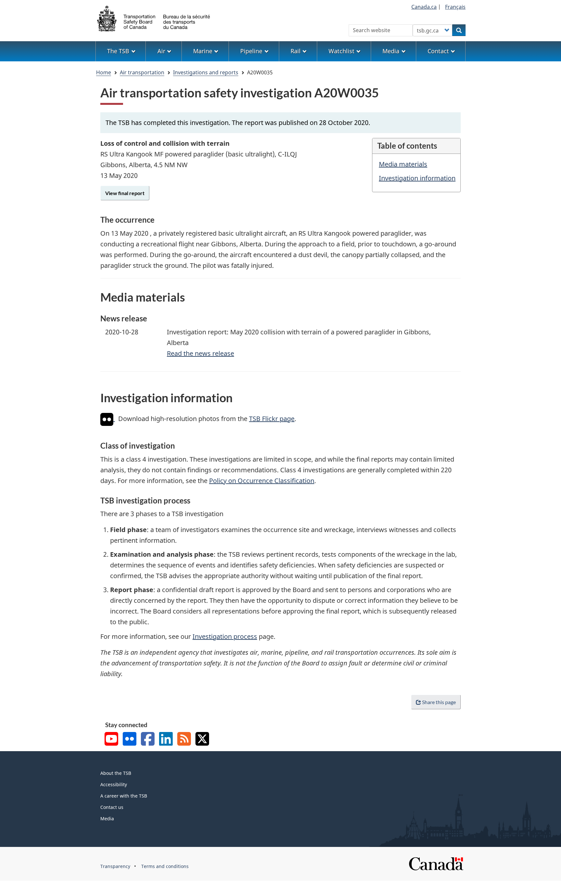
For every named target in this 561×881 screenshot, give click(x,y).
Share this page (439, 702)
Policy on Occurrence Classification (261, 480)
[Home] (153, 17)
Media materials (403, 164)
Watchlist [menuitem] (342, 51)
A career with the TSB (123, 796)
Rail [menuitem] (296, 51)
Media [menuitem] (390, 51)
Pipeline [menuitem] (251, 51)
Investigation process (225, 636)
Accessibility (113, 784)
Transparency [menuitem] (115, 866)
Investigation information (417, 178)
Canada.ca (424, 6)
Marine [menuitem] (202, 51)
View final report (124, 193)
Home (103, 72)
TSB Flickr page (271, 418)
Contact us (111, 807)
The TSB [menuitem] (118, 51)
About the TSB (115, 773)
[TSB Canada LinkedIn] (166, 739)
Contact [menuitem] (438, 51)
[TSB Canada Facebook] (148, 739)
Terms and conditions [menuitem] (165, 866)
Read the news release (200, 353)
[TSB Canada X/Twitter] (202, 739)
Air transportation (142, 72)
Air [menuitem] (161, 51)
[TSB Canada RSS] (184, 739)
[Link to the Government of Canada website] (436, 863)
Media (107, 818)
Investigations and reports (205, 72)
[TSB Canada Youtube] (111, 739)
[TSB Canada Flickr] (129, 739)
